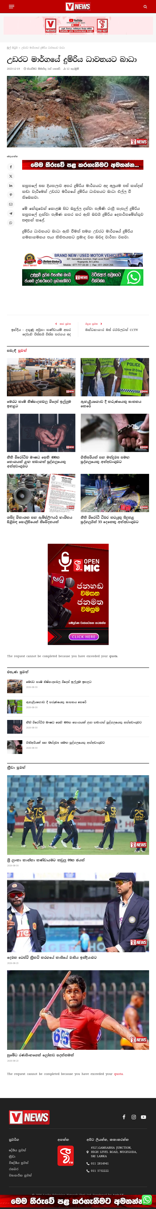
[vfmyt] (78, 26)
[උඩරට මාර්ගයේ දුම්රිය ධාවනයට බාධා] (78, 111)
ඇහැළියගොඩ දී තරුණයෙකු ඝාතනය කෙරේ (111, 404)
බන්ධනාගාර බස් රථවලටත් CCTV (111, 330)
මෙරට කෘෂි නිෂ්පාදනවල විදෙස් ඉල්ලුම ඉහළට (39, 404)
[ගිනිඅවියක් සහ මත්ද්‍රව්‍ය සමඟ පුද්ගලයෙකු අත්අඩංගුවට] (115, 433)
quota (113, 656)
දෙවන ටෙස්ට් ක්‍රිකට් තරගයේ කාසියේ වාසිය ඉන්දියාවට (52, 957)
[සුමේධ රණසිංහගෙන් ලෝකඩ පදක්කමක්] (78, 1010)
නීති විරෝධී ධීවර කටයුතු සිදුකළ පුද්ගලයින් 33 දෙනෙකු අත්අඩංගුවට (110, 519)
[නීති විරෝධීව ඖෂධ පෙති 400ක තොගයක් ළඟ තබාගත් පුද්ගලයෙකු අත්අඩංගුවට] (41, 433)
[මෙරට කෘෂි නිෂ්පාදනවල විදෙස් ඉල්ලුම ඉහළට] (41, 377)
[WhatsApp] (11, 223)
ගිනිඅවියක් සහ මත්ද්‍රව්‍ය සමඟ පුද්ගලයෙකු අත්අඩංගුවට (105, 459)
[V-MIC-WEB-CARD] (78, 594)
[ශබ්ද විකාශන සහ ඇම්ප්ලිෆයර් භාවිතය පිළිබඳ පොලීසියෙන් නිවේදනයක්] (41, 493)
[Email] (11, 204)
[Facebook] (11, 167)
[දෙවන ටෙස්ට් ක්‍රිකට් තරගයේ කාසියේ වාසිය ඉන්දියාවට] (78, 912)
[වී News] (78, 6)
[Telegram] (11, 213)
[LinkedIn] (11, 185)
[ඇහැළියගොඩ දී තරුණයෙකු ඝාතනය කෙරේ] (115, 377)
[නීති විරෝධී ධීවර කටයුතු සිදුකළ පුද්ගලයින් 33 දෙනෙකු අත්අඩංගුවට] (115, 493)
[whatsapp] (82, 277)
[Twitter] (11, 176)
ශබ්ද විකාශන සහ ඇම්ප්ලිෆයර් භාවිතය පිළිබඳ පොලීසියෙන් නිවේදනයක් (39, 519)
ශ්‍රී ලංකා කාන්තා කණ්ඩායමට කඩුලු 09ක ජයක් (45, 860)
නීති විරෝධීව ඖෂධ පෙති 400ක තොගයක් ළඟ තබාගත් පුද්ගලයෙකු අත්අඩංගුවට (36, 461)
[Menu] (11, 6)
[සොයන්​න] (145, 6)
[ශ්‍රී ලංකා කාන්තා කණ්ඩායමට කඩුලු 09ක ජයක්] (78, 815)
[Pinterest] (11, 195)
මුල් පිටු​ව (12, 47)
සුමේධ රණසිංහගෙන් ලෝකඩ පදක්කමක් (40, 1055)
